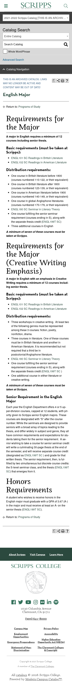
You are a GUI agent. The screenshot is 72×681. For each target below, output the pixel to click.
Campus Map (21, 628)
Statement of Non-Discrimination (21, 648)
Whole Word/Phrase (19, 51)
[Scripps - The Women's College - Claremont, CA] (36, 5)
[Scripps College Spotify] (56, 602)
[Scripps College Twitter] (20, 602)
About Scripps (17, 554)
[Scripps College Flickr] (42, 602)
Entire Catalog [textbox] (12, 36)
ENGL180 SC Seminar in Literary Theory (35, 209)
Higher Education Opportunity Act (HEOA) (51, 640)
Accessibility (51, 634)
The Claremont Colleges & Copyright (51, 648)
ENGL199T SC (51, 222)
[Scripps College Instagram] (35, 602)
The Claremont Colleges (42, 666)
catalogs (21, 675)
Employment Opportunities (21, 635)
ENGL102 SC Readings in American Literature (39, 162)
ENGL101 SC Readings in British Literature (37, 158)
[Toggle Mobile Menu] (6, 6)
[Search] (65, 44)
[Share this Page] (58, 81)
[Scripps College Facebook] (13, 602)
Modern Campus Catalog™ (43, 679)
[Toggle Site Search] (66, 6)
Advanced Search (13, 60)
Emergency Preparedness (21, 642)
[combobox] (36, 17)
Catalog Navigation (17, 69)
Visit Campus (37, 554)
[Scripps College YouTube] (28, 602)
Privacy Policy (51, 628)
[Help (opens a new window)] (67, 81)
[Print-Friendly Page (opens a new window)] (62, 81)
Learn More (56, 554)
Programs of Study (29, 106)
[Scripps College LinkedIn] (49, 602)
